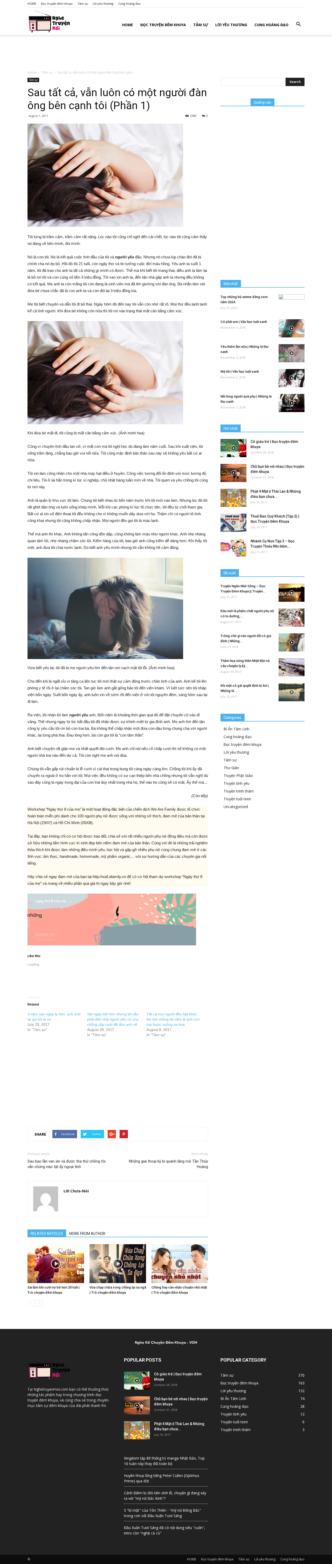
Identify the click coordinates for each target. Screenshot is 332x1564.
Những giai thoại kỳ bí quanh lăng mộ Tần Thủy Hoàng (168, 1164)
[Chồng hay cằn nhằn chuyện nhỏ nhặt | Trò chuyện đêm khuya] (179, 1263)
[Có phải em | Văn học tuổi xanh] (292, 328)
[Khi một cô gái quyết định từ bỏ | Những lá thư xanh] (292, 692)
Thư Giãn (231, 767)
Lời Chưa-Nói (76, 1190)
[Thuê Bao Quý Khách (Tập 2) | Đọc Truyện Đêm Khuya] (233, 523)
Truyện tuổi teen (237, 798)
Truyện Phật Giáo (238, 775)
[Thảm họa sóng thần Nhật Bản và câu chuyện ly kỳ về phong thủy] (292, 667)
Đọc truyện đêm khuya (57, 3)
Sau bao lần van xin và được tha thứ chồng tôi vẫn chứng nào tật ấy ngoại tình (66, 1164)
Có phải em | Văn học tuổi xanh (243, 322)
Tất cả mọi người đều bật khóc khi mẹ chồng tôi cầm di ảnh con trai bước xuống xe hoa (173, 1019)
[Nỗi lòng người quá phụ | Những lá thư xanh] (292, 403)
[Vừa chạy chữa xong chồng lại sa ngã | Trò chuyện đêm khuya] (117, 1263)
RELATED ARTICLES (47, 1234)
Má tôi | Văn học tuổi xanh (239, 371)
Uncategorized (236, 806)
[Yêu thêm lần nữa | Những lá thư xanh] (292, 353)
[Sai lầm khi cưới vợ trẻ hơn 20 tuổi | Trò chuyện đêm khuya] (55, 1263)
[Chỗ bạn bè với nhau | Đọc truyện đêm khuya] (233, 473)
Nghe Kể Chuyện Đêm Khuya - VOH (166, 1342)
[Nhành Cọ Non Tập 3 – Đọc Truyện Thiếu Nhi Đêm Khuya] (233, 548)
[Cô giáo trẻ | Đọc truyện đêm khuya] (233, 448)
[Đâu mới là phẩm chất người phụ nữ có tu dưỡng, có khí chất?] (292, 617)
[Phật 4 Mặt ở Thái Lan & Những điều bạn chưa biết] (233, 498)
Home (32, 72)
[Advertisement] (166, 53)
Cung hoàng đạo (129, 3)
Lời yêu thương (103, 3)
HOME (31, 3)
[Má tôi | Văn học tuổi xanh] (292, 378)
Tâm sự (83, 3)
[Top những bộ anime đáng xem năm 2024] (292, 303)
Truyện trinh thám (239, 791)
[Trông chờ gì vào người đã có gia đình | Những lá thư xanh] (292, 642)
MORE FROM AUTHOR (87, 1234)
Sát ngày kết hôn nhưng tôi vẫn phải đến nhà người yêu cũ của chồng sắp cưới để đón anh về (113, 1019)
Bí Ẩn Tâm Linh (236, 728)
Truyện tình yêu (237, 783)
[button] (298, 24)
